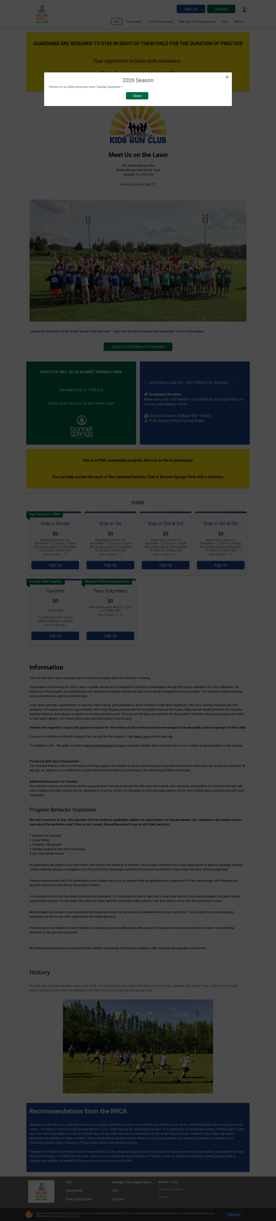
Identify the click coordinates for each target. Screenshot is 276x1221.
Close (137, 96)
